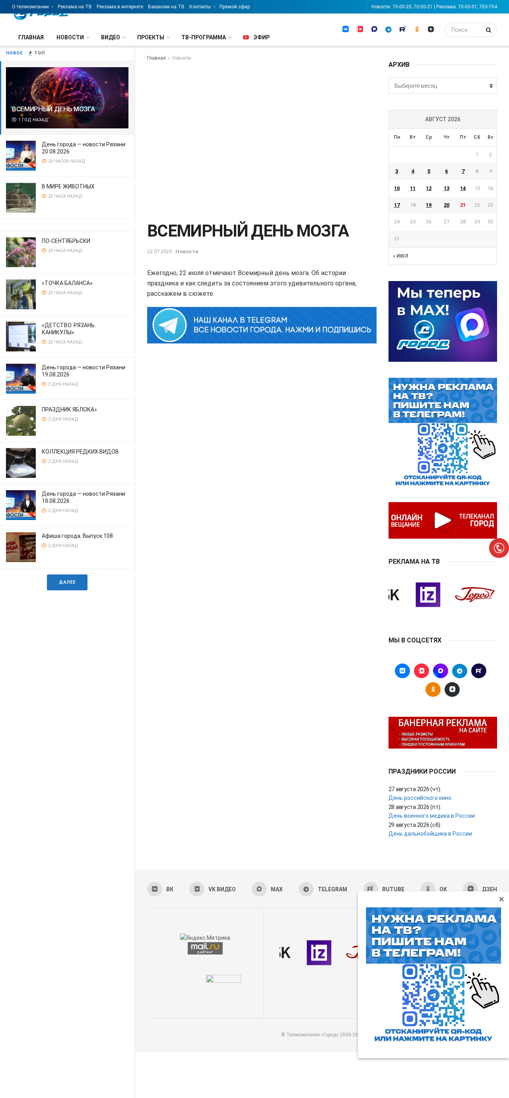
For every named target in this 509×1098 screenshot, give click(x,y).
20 (446, 205)
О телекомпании (30, 7)
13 (446, 188)
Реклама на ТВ (75, 7)
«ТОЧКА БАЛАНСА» (67, 283)
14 (463, 188)
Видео (110, 37)
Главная (31, 37)
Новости (70, 37)
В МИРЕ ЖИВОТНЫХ (68, 186)
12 (428, 188)
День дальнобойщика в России (430, 833)
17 (397, 205)
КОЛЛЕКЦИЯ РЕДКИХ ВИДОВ (80, 451)
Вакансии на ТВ (166, 7)
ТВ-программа (203, 37)
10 (397, 188)
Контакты (200, 7)
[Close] (501, 898)
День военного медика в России (432, 816)
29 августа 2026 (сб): (415, 825)
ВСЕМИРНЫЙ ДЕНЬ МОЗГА (53, 109)
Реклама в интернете (120, 7)
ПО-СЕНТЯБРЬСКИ (66, 241)
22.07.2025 (159, 251)
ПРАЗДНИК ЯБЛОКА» (69, 409)
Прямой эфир (235, 7)
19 (428, 205)
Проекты (150, 37)
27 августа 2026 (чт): (415, 789)
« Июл (400, 256)
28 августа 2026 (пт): (415, 807)
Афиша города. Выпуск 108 (77, 536)
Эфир (261, 37)
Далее (67, 582)
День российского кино (420, 798)
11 (413, 188)
